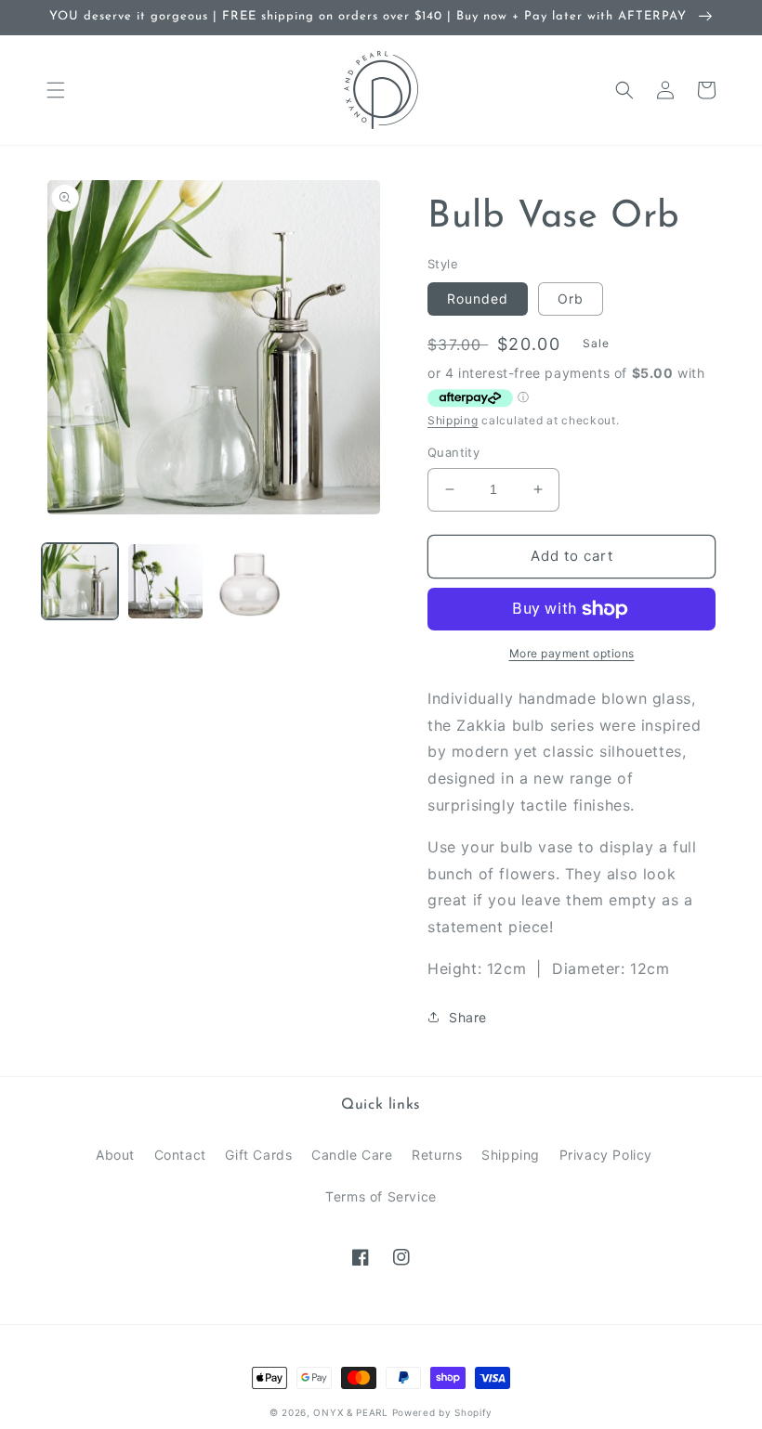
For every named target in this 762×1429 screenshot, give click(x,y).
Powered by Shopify (442, 1412)
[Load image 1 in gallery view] (80, 581)
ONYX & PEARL (350, 1412)
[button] (55, 90)
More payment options (572, 653)
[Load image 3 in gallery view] (251, 581)
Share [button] (468, 1017)
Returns (437, 1155)
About (115, 1155)
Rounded (477, 298)
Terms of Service (381, 1196)
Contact (180, 1155)
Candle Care (352, 1155)
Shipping (453, 420)
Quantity (453, 452)
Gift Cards (258, 1155)
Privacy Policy (605, 1155)
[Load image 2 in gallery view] (165, 581)
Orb (571, 298)
